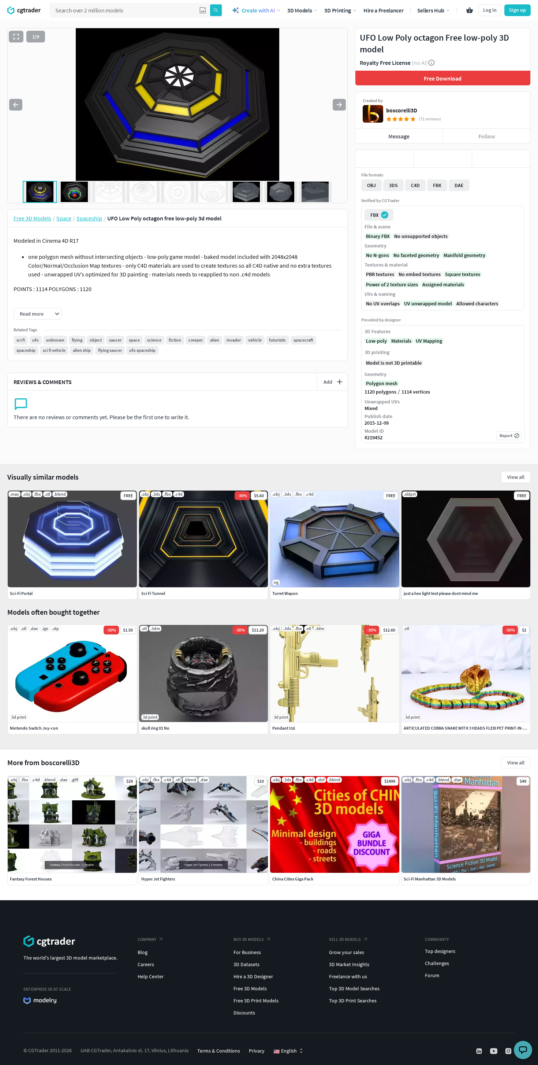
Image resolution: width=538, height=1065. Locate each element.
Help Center (151, 976)
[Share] (501, 158)
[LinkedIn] (479, 1051)
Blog (142, 952)
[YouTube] (494, 1051)
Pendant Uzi (283, 728)
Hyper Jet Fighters (158, 879)
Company (147, 939)
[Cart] (469, 10)
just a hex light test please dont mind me (441, 593)
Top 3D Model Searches (354, 988)
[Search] (216, 10)
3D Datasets (246, 964)
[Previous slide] (15, 105)
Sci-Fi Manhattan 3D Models (430, 879)
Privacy (257, 1050)
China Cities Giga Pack (292, 879)
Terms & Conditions (218, 1050)
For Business (247, 952)
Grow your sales (346, 952)
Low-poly (376, 341)
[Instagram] (509, 1051)
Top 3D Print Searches (353, 1000)
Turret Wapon (285, 593)
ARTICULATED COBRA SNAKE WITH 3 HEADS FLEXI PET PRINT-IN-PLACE (469, 728)
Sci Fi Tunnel (153, 593)
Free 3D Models (250, 988)
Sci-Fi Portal (21, 593)
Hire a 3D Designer (253, 976)
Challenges (437, 963)
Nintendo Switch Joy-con (34, 728)
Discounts (244, 1012)
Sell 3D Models (345, 939)
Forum (432, 975)
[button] (203, 10)
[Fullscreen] (16, 36)
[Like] (384, 158)
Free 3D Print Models (256, 1000)
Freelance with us (348, 976)
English (285, 1051)
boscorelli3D (401, 110)
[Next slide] (339, 105)
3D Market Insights (349, 964)
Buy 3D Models (248, 939)
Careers (146, 964)
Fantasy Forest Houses (31, 879)
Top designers (440, 951)
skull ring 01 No (155, 728)
